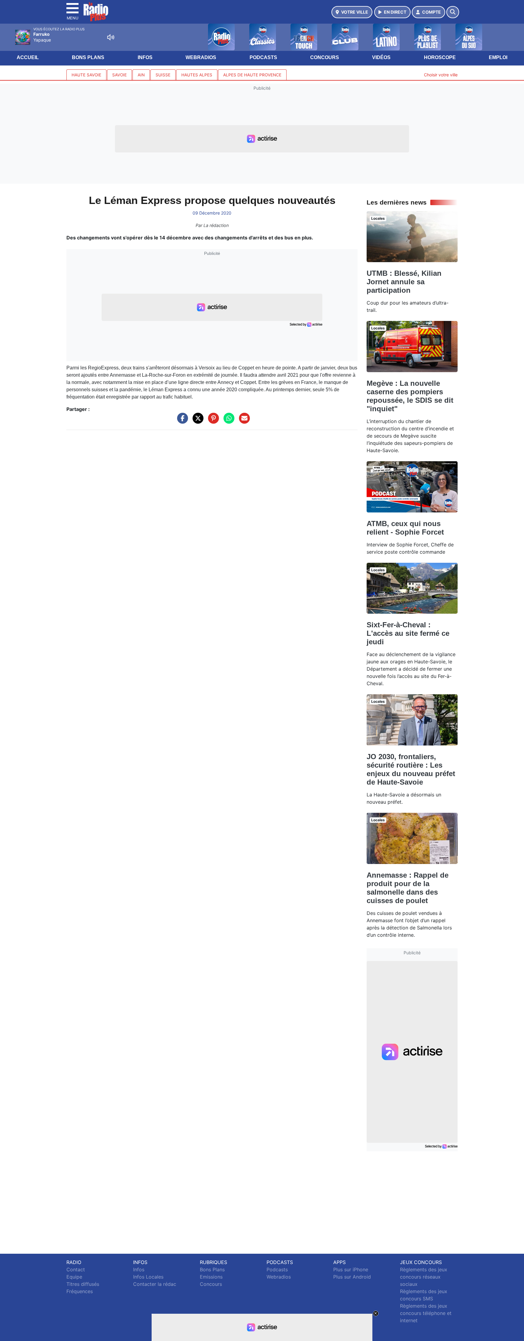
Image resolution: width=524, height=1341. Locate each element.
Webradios (201, 57)
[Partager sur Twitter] (196, 421)
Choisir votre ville (441, 74)
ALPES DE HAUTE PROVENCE (252, 74)
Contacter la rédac (154, 1284)
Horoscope (440, 57)
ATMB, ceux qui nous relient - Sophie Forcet (405, 527)
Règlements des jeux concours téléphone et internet (426, 1313)
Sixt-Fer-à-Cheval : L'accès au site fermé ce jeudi (408, 633)
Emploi (498, 57)
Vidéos (381, 57)
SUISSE (163, 74)
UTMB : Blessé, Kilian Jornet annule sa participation (404, 281)
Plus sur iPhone (350, 1269)
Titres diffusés (82, 1284)
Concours (324, 57)
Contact (75, 1269)
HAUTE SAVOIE (86, 74)
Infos (145, 57)
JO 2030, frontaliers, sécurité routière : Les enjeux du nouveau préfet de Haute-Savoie (411, 769)
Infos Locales (148, 1277)
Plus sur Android (352, 1277)
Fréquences (79, 1291)
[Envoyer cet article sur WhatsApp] (227, 421)
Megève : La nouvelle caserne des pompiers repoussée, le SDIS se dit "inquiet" (410, 396)
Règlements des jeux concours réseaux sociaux (423, 1276)
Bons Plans (88, 57)
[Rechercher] (452, 12)
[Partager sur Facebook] (181, 421)
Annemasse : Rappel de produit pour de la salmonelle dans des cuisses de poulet (407, 888)
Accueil (28, 57)
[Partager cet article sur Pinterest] (212, 421)
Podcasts (263, 57)
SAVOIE (119, 74)
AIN (141, 74)
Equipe (74, 1277)
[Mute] (110, 37)
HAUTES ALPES (196, 74)
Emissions (211, 1277)
